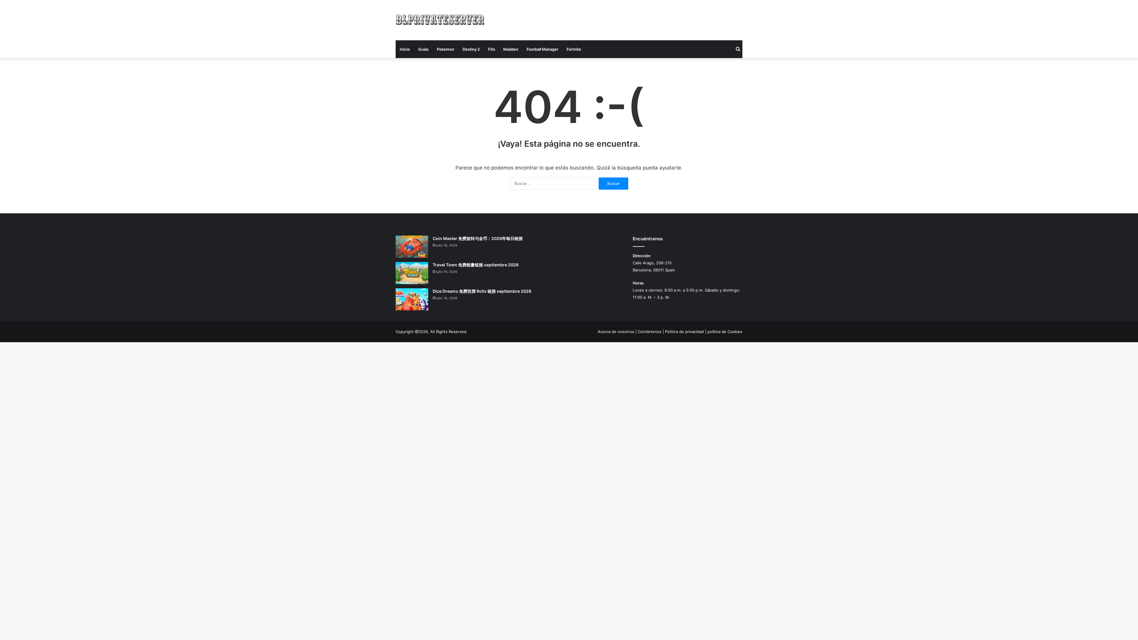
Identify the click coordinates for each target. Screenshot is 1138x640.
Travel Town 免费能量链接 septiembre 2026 (476, 264)
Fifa (491, 49)
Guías (423, 49)
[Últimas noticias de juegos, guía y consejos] (440, 19)
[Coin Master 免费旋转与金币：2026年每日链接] (412, 247)
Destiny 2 (471, 49)
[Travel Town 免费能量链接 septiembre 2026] (412, 273)
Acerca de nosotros (616, 331)
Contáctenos (649, 331)
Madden (510, 49)
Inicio (405, 49)
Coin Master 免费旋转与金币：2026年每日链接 (478, 238)
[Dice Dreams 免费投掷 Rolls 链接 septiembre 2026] (412, 299)
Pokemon (445, 49)
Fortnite (574, 49)
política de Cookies (724, 331)
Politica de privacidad (684, 331)
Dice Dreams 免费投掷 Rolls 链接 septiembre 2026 (482, 291)
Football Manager (542, 49)
